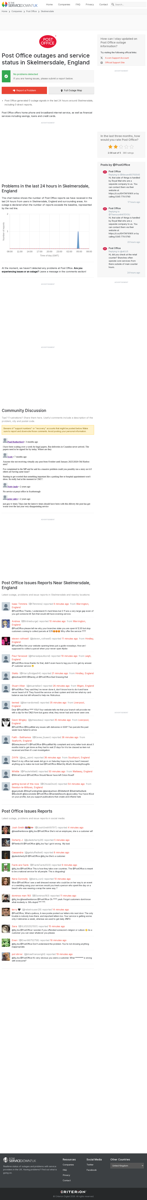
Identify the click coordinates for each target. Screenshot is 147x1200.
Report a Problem (26, 90)
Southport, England (79, 757)
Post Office (31, 11)
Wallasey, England (82, 771)
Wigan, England (85, 685)
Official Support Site (115, 62)
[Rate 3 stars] (121, 146)
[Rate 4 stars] (126, 146)
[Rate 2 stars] (116, 146)
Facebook (92, 1170)
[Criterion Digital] (73, 1192)
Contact (103, 4)
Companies (64, 4)
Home (49, 4)
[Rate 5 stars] (132, 146)
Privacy (90, 4)
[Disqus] (48, 473)
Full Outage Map (73, 90)
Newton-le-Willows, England (27, 787)
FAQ (78, 4)
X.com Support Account (117, 58)
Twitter (90, 1164)
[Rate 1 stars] (110, 146)
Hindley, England (84, 673)
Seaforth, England (22, 740)
